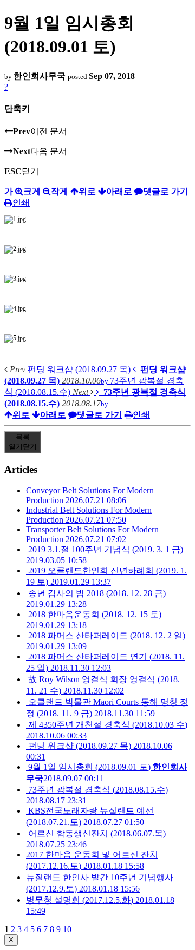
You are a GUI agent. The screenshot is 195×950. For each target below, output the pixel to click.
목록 (23, 442)
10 (67, 929)
